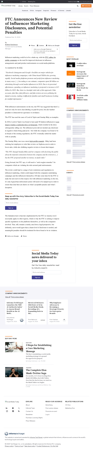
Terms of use (19, 446)
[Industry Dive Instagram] (7, 411)
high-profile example (37, 141)
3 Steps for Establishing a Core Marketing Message (38, 348)
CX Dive (24, 1)
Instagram (38, 10)
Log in (47, 414)
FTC (21, 68)
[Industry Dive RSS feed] (19, 411)
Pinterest (53, 10)
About (28, 405)
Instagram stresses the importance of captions (82, 75)
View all (69, 162)
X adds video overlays (82, 64)
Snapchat (46, 10)
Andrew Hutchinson (11, 44)
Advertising (49, 405)
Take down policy (29, 446)
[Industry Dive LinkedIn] (6, 408)
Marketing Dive (31, 1)
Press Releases (34, 6)
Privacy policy (9, 446)
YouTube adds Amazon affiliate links (82, 97)
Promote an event (78, 195)
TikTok (32, 10)
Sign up (10, 208)
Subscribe (87, 5)
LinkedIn (68, 10)
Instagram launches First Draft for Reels (82, 87)
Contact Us (29, 411)
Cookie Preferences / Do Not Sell (47, 446)
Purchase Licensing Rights (34, 418)
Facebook (25, 10)
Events (26, 6)
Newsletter (29, 414)
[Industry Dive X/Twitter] (19, 408)
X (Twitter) (61, 10)
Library (20, 6)
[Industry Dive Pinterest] (13, 411)
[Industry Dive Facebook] (13, 408)
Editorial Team (30, 408)
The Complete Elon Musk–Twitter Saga (36, 371)
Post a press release (78, 162)
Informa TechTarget (36, 437)
